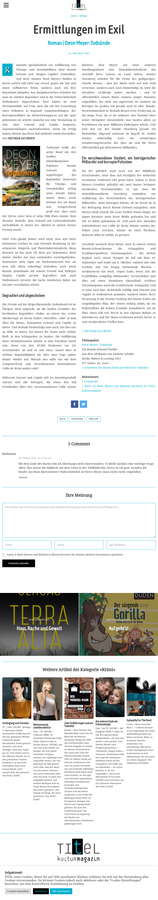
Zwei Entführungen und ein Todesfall (78, 724)
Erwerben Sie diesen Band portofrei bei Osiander (116, 367)
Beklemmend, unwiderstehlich (42, 726)
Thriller (93, 419)
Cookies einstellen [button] (18, 891)
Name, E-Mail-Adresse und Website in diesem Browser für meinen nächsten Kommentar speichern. (65, 554)
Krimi (74, 16)
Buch (63, 419)
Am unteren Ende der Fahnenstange (107, 723)
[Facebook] (74, 404)
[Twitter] (83, 404)
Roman (83, 16)
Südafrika (77, 419)
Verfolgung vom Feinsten (15, 723)
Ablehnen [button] (41, 891)
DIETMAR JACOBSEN (97, 331)
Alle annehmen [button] (61, 891)
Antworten (23, 477)
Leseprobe (91, 381)
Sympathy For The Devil (139, 720)
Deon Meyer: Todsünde (97, 344)
